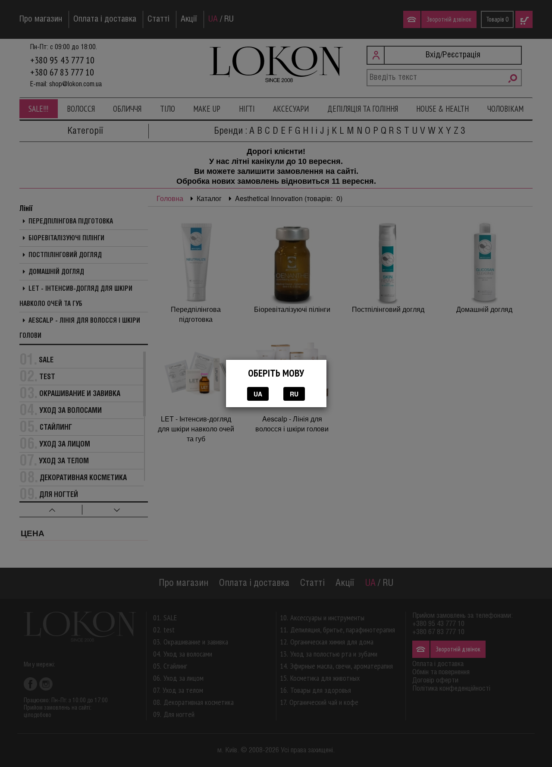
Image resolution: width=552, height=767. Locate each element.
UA (258, 394)
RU (294, 394)
